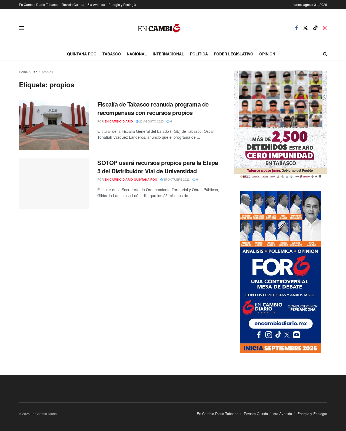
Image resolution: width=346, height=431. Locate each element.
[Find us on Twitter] (305, 28)
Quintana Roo (82, 54)
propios (47, 71)
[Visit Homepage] (159, 28)
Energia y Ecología (122, 4)
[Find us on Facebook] (296, 28)
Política (199, 54)
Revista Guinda (73, 4)
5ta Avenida (96, 4)
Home (23, 71)
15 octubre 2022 (176, 179)
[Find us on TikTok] (315, 28)
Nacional (137, 54)
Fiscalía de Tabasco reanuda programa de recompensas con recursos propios (153, 108)
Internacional (168, 54)
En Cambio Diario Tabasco (38, 4)
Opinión (267, 54)
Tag (35, 71)
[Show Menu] (21, 28)
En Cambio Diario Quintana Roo (131, 179)
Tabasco (111, 54)
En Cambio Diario (119, 121)
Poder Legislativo (233, 54)
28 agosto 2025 (151, 121)
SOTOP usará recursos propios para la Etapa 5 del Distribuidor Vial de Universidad (157, 166)
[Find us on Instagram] (325, 28)
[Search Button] (325, 54)
